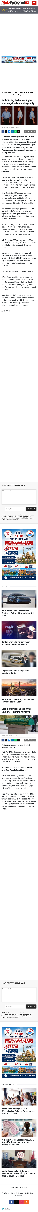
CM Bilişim (8, 1209)
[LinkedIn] (12, 131)
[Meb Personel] (15, 3)
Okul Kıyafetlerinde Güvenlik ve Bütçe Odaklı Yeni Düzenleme (21, 10)
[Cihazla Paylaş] (18, 131)
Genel (15, 93)
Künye (13, 1193)
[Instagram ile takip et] (21, 1202)
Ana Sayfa (7, 93)
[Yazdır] (25, 131)
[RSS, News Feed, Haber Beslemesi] (26, 1202)
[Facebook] (3, 131)
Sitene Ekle (18, 1195)
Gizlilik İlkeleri (29, 1193)
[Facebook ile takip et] (11, 1202)
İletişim (20, 1193)
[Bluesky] (9, 131)
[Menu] (34, 3)
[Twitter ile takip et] (16, 1202)
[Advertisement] (19, 33)
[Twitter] (6, 131)
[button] (28, 131)
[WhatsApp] (15, 131)
